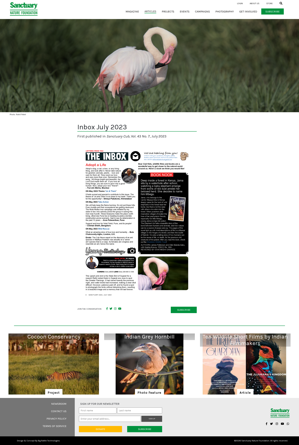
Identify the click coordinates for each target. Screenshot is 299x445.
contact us (58, 411)
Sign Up (152, 419)
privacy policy (56, 418)
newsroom (58, 403)
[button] (279, 3)
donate (100, 429)
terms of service (54, 426)
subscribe (184, 309)
